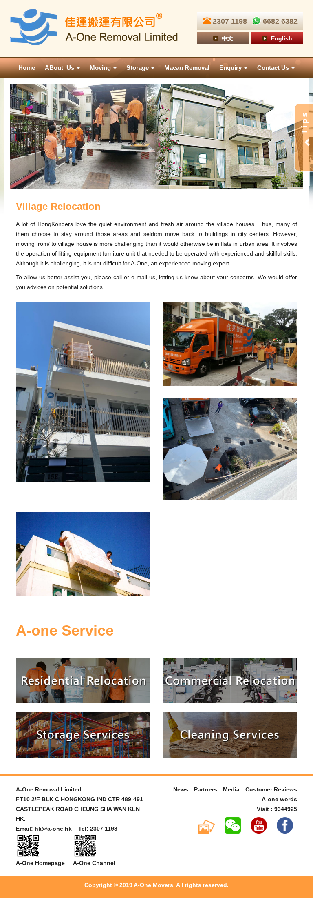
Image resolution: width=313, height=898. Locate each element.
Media (231, 789)
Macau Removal (186, 67)
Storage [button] (138, 67)
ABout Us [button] (60, 67)
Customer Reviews (271, 789)
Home (26, 67)
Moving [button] (101, 67)
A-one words (279, 799)
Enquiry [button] (231, 67)
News (180, 789)
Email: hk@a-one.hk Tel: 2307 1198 (66, 828)
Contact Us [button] (274, 67)
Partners (205, 789)
